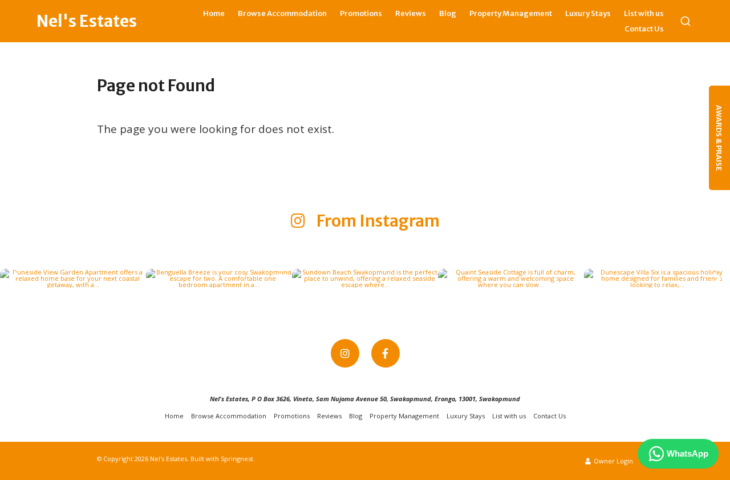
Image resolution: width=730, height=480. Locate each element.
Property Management (510, 13)
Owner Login (612, 461)
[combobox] (685, 21)
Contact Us (644, 29)
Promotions (361, 13)
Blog (447, 13)
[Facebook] (385, 353)
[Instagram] (345, 353)
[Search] (685, 21)
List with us (644, 13)
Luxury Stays (588, 13)
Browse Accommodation (282, 13)
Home (214, 13)
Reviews (410, 13)
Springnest (237, 458)
